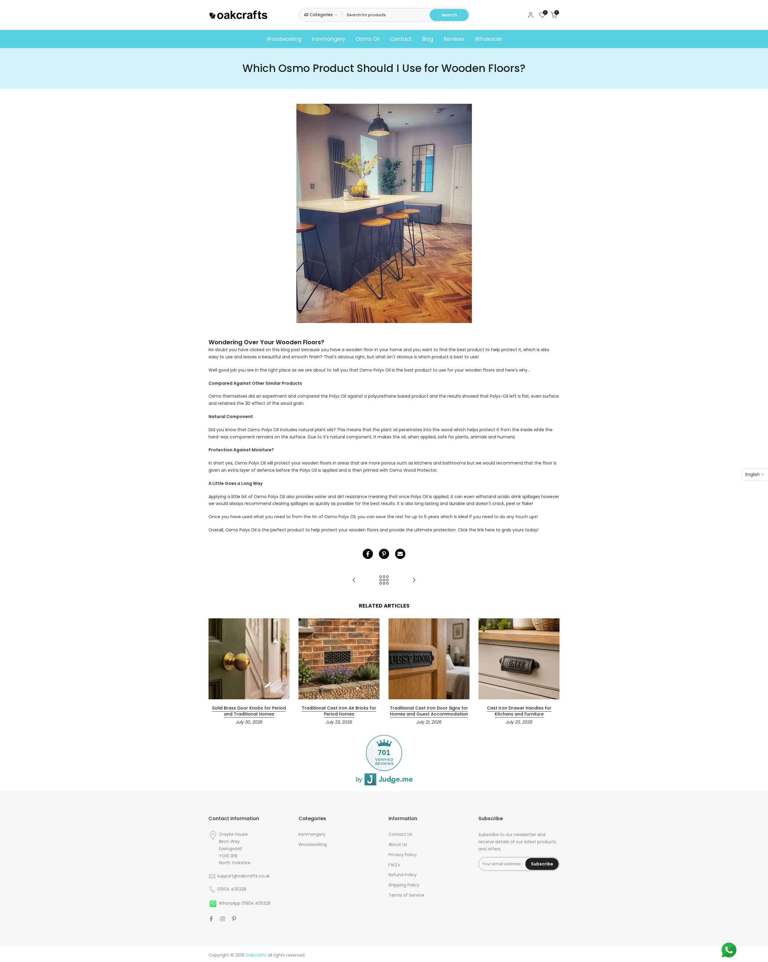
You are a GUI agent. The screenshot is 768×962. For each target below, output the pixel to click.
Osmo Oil (368, 39)
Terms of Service (406, 895)
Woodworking (284, 39)
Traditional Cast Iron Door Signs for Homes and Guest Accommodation (429, 711)
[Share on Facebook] (368, 554)
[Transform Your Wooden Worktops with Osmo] (414, 580)
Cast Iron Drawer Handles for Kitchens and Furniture (519, 711)
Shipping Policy (403, 885)
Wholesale (488, 39)
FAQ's (394, 865)
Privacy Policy (402, 855)
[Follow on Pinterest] (234, 918)
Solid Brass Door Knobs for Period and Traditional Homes (249, 711)
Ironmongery (328, 39)
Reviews (454, 39)
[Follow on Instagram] (222, 918)
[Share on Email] (400, 554)
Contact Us (400, 834)
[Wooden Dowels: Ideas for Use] (354, 580)
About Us (397, 844)
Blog (427, 39)
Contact (401, 39)
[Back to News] (384, 580)
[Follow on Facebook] (211, 918)
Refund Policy (402, 875)
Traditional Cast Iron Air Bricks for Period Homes (339, 711)
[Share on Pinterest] (384, 554)
